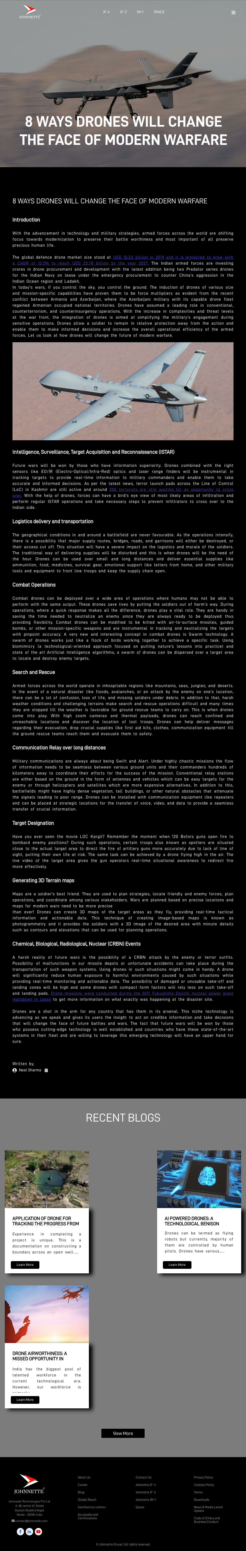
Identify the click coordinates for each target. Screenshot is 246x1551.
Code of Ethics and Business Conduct (207, 1519)
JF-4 (106, 12)
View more (123, 1433)
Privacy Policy (203, 1477)
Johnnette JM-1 (146, 1499)
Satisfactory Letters (92, 1507)
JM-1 (140, 12)
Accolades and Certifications (88, 1516)
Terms (198, 1492)
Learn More (25, 1265)
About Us (84, 1477)
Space (159, 12)
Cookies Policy (204, 1484)
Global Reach (87, 1499)
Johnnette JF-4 (146, 1484)
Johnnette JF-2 (146, 1492)
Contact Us (143, 1477)
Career (82, 1484)
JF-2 (123, 12)
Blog (81, 1492)
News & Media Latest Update (208, 1508)
